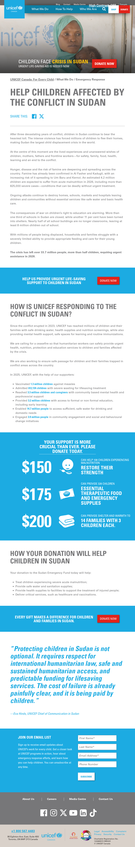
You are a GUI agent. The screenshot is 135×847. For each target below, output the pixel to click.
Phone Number (88, 764)
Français (123, 4)
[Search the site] (104, 9)
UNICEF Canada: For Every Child (32, 79)
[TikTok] (91, 810)
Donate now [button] (104, 64)
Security (107, 834)
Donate (124, 9)
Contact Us (106, 799)
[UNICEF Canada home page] (52, 840)
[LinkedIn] (81, 810)
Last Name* (86, 746)
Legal (97, 831)
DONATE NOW (108, 280)
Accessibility (108, 831)
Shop (113, 9)
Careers (51, 799)
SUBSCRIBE (86, 776)
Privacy (97, 834)
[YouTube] (71, 810)
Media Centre (80, 4)
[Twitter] (41, 116)
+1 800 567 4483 (23, 831)
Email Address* (88, 755)
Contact (66, 4)
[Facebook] (34, 116)
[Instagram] (51, 810)
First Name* (86, 738)
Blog (58, 4)
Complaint (121, 831)
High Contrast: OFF (102, 5)
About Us (28, 799)
